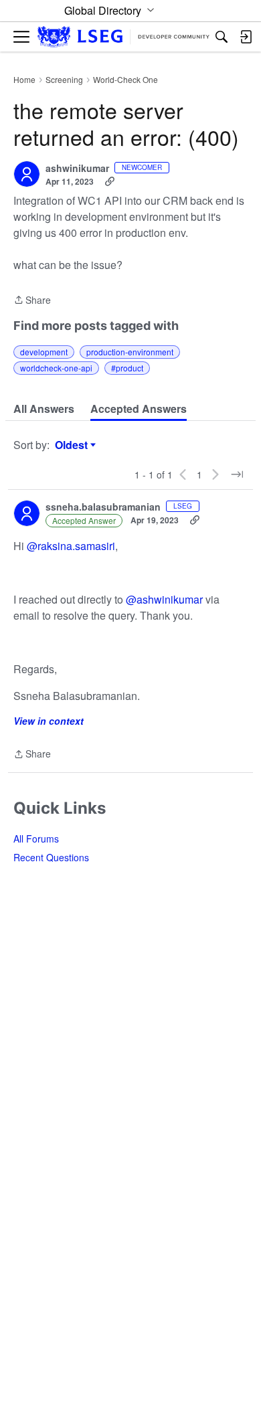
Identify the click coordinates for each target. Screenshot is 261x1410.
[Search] (221, 37)
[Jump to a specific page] (237, 474)
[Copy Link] (110, 181)
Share (32, 300)
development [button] (44, 351)
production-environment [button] (129, 351)
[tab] (43, 409)
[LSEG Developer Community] (123, 37)
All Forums (36, 838)
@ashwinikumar (164, 599)
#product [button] (127, 367)
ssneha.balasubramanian (103, 507)
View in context (48, 720)
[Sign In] (246, 37)
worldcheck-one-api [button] (56, 367)
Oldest (73, 445)
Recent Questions (51, 857)
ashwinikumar (77, 169)
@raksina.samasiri (71, 545)
